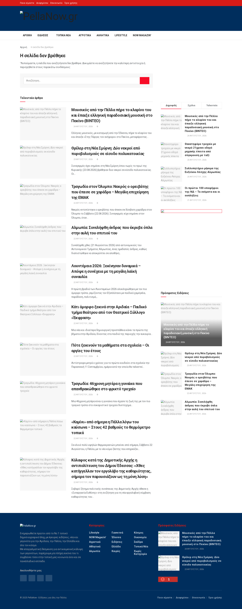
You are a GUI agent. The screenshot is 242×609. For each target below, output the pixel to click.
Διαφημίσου (42, 3)
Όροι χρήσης (70, 3)
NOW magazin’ (142, 35)
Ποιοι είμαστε (27, 3)
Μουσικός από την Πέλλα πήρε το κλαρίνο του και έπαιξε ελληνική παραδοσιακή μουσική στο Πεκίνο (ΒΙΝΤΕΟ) (111, 115)
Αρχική (27, 35)
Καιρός (116, 551)
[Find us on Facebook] (23, 578)
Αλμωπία (94, 551)
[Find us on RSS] (40, 578)
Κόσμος (138, 532)
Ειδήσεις (43, 35)
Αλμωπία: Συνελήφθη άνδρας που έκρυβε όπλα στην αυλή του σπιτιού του (202, 405)
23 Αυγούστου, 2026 (83, 159)
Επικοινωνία (56, 3)
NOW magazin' (97, 537)
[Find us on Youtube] (49, 578)
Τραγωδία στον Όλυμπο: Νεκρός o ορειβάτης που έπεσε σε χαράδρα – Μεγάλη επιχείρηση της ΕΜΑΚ (109, 192)
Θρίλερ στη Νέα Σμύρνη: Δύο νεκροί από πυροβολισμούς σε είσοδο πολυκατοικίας (203, 357)
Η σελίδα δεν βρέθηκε (42, 47)
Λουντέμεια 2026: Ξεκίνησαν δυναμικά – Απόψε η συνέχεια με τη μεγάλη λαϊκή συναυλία (106, 271)
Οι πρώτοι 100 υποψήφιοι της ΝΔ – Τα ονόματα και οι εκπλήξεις (202, 191)
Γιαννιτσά (117, 532)
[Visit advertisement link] (191, 246)
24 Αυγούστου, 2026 (83, 126)
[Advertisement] (191, 70)
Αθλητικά (103, 35)
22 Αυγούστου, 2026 (83, 203)
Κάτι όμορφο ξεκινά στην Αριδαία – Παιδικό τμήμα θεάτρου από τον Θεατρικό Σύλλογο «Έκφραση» (109, 312)
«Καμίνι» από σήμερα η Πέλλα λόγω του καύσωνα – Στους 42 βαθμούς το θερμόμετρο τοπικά (110, 427)
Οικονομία (140, 537)
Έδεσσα (116, 537)
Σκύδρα (138, 541)
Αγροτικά (85, 35)
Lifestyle (121, 35)
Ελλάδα (116, 546)
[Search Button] (220, 35)
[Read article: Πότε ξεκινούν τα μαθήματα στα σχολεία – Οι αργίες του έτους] (43, 359)
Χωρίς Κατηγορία (140, 552)
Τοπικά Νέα (63, 35)
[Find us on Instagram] (32, 578)
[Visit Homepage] (48, 18)
